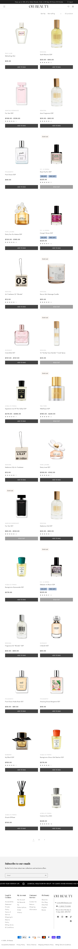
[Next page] (44, 839)
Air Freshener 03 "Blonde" (14, 294)
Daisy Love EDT (45, 467)
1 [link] (33, 840)
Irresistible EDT (10, 353)
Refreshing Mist (10, 56)
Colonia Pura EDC (46, 816)
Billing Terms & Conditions (9, 926)
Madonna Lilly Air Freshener (14, 467)
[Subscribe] (45, 875)
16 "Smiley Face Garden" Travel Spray (52, 353)
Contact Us (33, 902)
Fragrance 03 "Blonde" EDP (14, 646)
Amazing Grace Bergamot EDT (50, 702)
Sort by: (43, 14)
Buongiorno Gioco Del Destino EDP (52, 757)
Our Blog (45, 902)
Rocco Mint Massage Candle (49, 294)
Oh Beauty (10, 940)
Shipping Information (33, 908)
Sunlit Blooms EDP (46, 55)
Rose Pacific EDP (46, 172)
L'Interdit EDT (44, 646)
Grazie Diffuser (10, 817)
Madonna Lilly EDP (46, 526)
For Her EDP (9, 113)
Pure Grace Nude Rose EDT (14, 702)
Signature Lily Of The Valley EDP (15, 409)
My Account (21, 900)
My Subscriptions (21, 906)
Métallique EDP (45, 409)
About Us (45, 900)
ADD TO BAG (21, 67)
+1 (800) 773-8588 (64, 906)
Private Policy (7, 908)
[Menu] (4, 6)
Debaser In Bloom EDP (47, 585)
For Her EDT (9, 526)
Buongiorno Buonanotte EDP (14, 587)
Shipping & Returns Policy (8, 919)
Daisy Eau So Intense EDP (13, 234)
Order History (19, 911)
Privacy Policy (21, 945)
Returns (31, 904)
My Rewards (21, 902)
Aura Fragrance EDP (47, 113)
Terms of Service (8, 913)
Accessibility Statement (9, 903)
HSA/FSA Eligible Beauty (45, 907)
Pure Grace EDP (10, 175)
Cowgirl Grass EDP (46, 233)
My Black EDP (9, 757)
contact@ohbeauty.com (64, 903)
